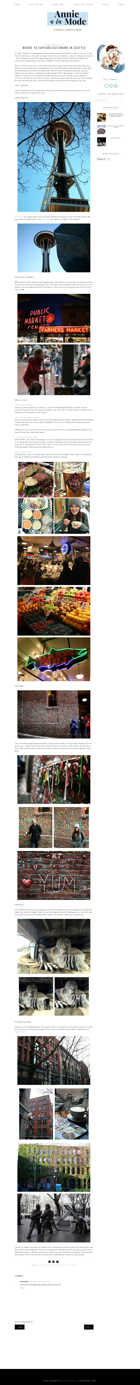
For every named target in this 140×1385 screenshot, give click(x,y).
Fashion (106, 4)
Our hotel (19, 217)
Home (17, 4)
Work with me (36, 4)
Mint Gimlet (115, 138)
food (41, 1265)
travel (75, 1265)
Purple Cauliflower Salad (116, 126)
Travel (121, 4)
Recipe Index (58, 4)
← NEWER (19, 1327)
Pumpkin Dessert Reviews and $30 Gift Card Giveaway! (116, 115)
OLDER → (89, 1327)
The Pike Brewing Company (27, 417)
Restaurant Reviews (83, 4)
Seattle (66, 1265)
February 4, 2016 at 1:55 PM (39, 1281)
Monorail (46, 219)
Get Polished (69, 1381)
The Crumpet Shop (24, 452)
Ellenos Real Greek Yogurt (27, 437)
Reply (22, 1288)
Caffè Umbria (20, 1032)
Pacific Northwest (53, 1265)
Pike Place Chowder (24, 405)
